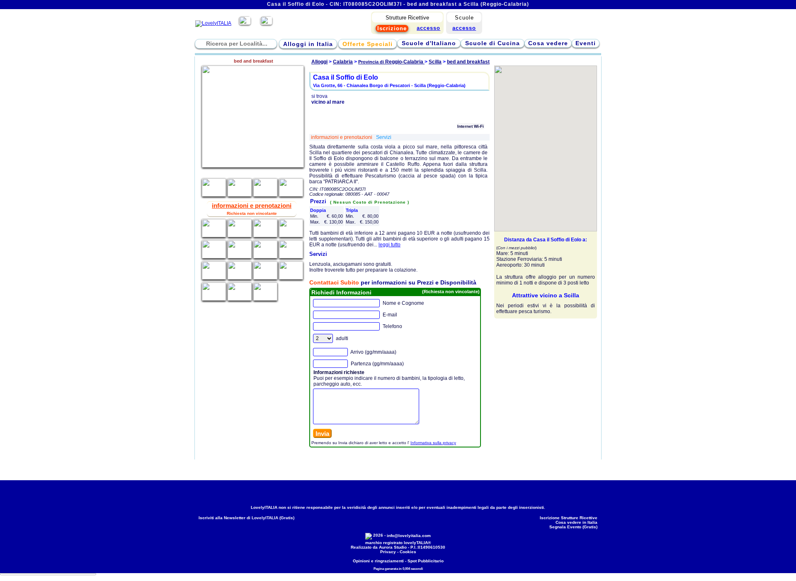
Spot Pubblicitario (426, 561)
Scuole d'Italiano (429, 43)
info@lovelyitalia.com (409, 535)
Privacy (388, 551)
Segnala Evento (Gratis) (573, 527)
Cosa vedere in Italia (576, 522)
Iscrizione (392, 28)
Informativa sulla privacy (433, 442)
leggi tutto (389, 245)
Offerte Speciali (367, 44)
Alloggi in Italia (308, 44)
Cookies (408, 551)
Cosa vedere (548, 43)
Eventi (585, 43)
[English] (266, 23)
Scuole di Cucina (492, 43)
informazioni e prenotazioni (342, 137)
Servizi (383, 137)
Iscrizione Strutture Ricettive (568, 517)
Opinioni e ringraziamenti (378, 561)
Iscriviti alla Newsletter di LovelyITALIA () (246, 517)
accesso (464, 28)
